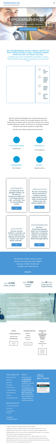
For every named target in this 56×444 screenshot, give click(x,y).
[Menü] (54, 4)
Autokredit (8, 395)
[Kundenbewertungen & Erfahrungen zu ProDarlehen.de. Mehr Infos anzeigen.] (43, 392)
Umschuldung (9, 385)
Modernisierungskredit (11, 377)
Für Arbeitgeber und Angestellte (10, 411)
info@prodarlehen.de (14, 333)
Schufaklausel (32, 426)
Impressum (19, 426)
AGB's (28, 426)
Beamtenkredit (9, 408)
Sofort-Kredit (9, 382)
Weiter (46, 259)
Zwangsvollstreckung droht (12, 398)
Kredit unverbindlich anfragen (28, 29)
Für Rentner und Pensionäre (12, 405)
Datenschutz (24, 426)
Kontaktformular (14, 338)
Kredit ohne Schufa (10, 387)
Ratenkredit (8, 379)
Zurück (10, 259)
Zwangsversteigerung (10, 392)
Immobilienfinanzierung (11, 390)
